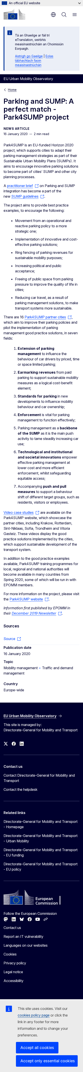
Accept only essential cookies (47, 1061)
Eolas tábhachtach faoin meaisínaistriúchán (34, 60)
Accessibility (13, 980)
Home (12, 90)
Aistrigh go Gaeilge (29, 56)
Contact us (12, 927)
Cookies (10, 954)
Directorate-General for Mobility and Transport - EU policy (40, 866)
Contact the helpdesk (20, 789)
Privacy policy (15, 963)
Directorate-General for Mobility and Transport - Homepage (40, 824)
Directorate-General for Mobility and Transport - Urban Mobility (40, 838)
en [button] (53, 14)
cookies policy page (34, 1015)
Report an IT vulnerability (23, 936)
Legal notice (13, 972)
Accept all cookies (37, 1047)
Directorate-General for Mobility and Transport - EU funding (40, 852)
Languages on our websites (26, 945)
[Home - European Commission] (14, 14)
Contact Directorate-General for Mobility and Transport (39, 778)
